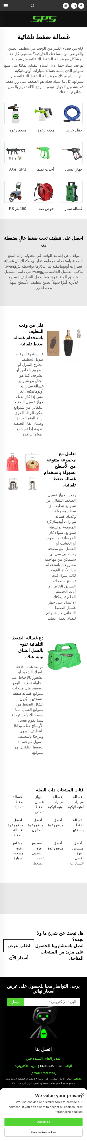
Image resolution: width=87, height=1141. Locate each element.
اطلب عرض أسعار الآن (19, 947)
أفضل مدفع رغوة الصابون (36, 825)
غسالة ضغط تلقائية (18, 802)
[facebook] (81, 6)
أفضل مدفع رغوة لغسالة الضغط (15, 827)
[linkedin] (74, 6)
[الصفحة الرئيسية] (43, 19)
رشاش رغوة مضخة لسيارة (17, 850)
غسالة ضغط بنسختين (77, 825)
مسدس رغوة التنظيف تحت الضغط (37, 853)
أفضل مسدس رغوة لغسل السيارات (77, 853)
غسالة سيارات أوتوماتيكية (34, 71)
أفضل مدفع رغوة (56, 822)
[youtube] (66, 6)
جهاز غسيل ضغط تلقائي (39, 804)
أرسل (15, 1002)
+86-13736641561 (51, 1066)
